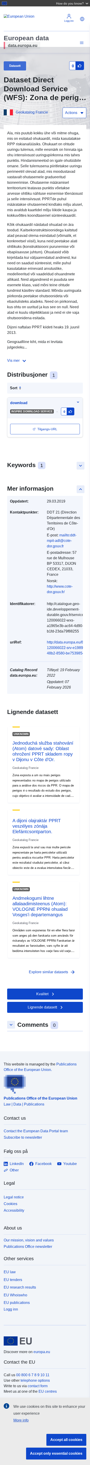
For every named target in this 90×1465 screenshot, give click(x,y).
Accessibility (14, 1210)
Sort (13, 388)
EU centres (48, 1391)
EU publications (17, 1303)
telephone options (35, 1380)
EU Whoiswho (15, 1295)
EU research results (20, 1287)
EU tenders (13, 1280)
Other (14, 1170)
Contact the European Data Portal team (36, 1131)
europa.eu (41, 1352)
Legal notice (14, 1197)
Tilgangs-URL (47, 429)
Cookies (10, 1204)
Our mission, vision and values (29, 1240)
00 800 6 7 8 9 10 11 (32, 1375)
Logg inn (11, 1309)
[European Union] (43, 1341)
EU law (10, 1272)
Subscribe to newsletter (23, 1137)
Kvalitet (42, 994)
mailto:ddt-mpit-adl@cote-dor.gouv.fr (61, 540)
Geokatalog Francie (32, 112)
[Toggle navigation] (81, 43)
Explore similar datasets (52, 972)
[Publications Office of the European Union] (43, 1083)
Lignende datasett (42, 1007)
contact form (38, 1386)
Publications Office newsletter (28, 1247)
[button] (72, 3)
